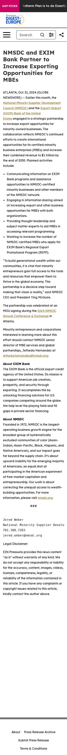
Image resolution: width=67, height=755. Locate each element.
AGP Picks (9, 6)
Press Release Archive (39, 732)
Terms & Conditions (33, 748)
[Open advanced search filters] (51, 34)
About (16, 732)
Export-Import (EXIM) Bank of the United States (32, 113)
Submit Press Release (33, 740)
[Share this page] (61, 35)
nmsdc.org (45, 498)
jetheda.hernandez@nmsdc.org (25, 355)
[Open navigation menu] (6, 35)
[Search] (42, 34)
